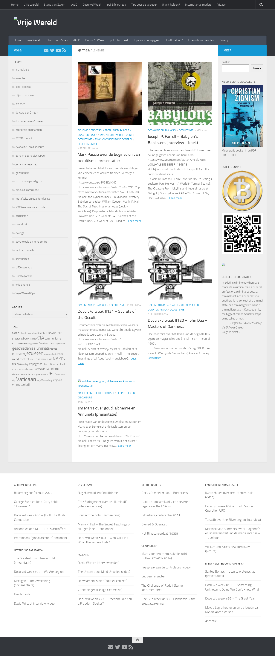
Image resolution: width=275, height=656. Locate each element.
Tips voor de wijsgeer (144, 4)
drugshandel (33, 343)
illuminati (41, 348)
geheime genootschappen (94, 130)
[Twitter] (52, 50)
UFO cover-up (24, 267)
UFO (51, 374)
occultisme (85, 139)
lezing (60, 354)
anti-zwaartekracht (30, 333)
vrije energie (23, 284)
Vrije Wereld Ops (25, 293)
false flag (43, 343)
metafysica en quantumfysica (33, 198)
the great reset (39, 374)
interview (18, 354)
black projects (23, 86)
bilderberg (17, 338)
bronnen (20, 104)
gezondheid (22, 173)
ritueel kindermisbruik (54, 364)
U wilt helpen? (171, 4)
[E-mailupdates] (46, 50)
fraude (52, 343)
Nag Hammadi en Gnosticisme (98, 493)
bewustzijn (55, 333)
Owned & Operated (154, 524)
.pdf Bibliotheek (116, 4)
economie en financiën (162, 130)
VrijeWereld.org (45, 380)
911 (20, 333)
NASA (49, 359)
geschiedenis (22, 348)
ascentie (20, 78)
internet (53, 349)
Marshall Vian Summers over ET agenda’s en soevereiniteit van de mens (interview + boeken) (232, 533)
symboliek (26, 374)
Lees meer (134, 221)
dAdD (74, 4)
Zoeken (226, 62)
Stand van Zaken (54, 4)
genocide (61, 343)
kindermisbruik (50, 354)
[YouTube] (58, 50)
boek (26, 338)
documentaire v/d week (93, 305)
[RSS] (64, 50)
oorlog (25, 364)
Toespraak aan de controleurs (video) (165, 567)
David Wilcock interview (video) (34, 603)
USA (58, 374)
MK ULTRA (35, 359)
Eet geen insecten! (153, 576)
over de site (22, 224)
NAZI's (59, 358)
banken (43, 333)
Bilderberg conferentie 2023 (160, 515)
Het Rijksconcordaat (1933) (159, 533)
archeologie (86, 393)
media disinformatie (27, 190)
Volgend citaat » (231, 332)
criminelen (19, 343)
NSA (14, 364)
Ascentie (211, 621)
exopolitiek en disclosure (30, 147)
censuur (33, 338)
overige (20, 233)
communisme (53, 338)
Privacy (221, 4)
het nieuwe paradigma (29, 181)
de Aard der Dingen (27, 112)
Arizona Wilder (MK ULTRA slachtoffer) (39, 529)
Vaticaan (26, 379)
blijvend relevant (25, 95)
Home (15, 4)
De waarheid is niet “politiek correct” (102, 581)
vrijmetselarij (21, 384)
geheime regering (26, 164)
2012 (14, 333)
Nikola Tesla (22, 594)
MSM (43, 359)
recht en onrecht (89, 144)
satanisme (52, 369)
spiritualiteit (22, 259)
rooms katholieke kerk (22, 369)
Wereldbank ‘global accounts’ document (40, 538)
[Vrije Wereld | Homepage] (35, 22)
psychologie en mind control (114, 139)
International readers (198, 4)
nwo (19, 364)
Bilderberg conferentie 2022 (33, 493)
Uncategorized (24, 276)
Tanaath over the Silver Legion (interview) (233, 520)
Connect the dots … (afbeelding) (99, 515)
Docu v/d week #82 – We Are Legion (39, 572)
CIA (40, 338)
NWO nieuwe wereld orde (116, 135)
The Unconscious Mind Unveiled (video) (104, 572)
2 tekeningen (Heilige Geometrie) (100, 590)
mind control (20, 359)
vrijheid (57, 380)
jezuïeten (34, 353)
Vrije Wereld (31, 4)
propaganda (35, 364)
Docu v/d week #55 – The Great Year (230, 598)
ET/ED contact (105, 393)
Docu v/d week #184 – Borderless (164, 493)
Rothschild (39, 369)
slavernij (16, 374)
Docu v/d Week (91, 4)
